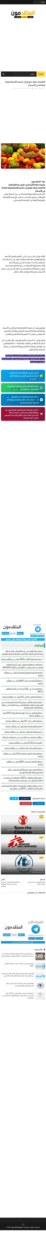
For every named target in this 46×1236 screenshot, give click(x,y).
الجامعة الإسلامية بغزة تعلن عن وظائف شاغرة (23, 726)
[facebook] (5, 2)
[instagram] (8, 2)
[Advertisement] (23, 43)
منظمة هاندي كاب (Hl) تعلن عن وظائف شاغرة (24, 721)
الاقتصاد (25, 88)
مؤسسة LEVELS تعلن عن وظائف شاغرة (25, 743)
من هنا (14, 356)
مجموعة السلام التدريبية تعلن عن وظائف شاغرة (23, 732)
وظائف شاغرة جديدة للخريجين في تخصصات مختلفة (22, 737)
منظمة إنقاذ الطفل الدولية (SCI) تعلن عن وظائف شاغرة (25, 829)
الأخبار (30, 88)
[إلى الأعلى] (23, 1224)
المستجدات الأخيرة (17, 88)
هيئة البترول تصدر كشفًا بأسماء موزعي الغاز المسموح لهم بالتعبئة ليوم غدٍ (25, 869)
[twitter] (2, 2)
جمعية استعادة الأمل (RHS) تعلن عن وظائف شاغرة (21, 659)
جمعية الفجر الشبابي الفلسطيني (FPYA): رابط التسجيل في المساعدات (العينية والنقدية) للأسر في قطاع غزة (18, 995)
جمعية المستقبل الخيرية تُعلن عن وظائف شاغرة (23, 748)
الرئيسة (41, 74)
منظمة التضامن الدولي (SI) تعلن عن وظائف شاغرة (22, 697)
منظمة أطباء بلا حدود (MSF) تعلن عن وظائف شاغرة (26, 850)
